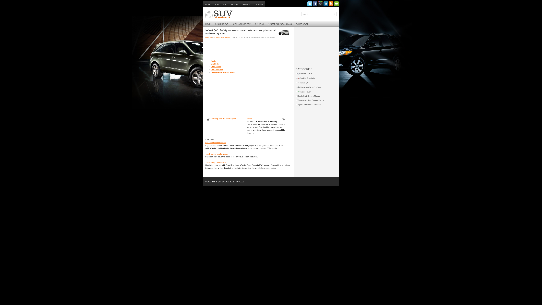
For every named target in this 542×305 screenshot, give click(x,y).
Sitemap (234, 4)
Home (207, 4)
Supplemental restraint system (223, 72)
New (217, 4)
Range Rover (302, 24)
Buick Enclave (221, 24)
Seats (213, 61)
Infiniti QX (259, 24)
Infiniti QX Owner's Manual (222, 37)
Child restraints (217, 69)
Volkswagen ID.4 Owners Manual (310, 100)
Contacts (246, 4)
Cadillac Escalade (241, 24)
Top (224, 4)
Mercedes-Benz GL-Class (280, 24)
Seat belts (215, 64)
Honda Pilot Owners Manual (308, 96)
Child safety (216, 67)
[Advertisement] (248, 48)
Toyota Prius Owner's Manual (309, 105)
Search (259, 4)
